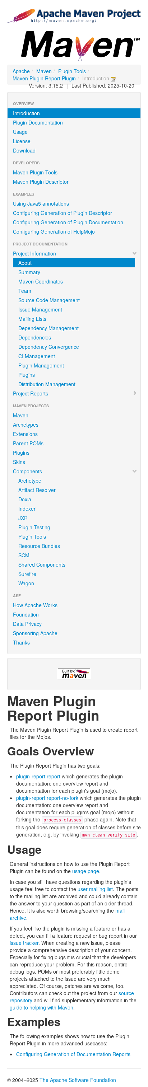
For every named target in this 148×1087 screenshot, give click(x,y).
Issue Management (40, 309)
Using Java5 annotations (41, 203)
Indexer (27, 508)
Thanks (21, 642)
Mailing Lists (32, 318)
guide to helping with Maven (41, 1007)
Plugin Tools (72, 71)
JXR (23, 517)
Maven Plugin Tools (35, 172)
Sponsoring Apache (35, 633)
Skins (19, 461)
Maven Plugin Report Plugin (44, 78)
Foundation (26, 614)
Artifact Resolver (37, 489)
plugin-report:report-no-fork (47, 797)
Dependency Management (48, 328)
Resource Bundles (39, 545)
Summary (29, 272)
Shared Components (41, 564)
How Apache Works (35, 605)
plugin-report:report (38, 776)
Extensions (25, 433)
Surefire (27, 573)
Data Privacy (27, 623)
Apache (21, 71)
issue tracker (24, 942)
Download (24, 150)
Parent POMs (28, 443)
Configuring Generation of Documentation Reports (73, 1054)
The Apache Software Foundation (78, 1079)
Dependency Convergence (48, 346)
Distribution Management (46, 384)
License (22, 141)
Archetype (29, 480)
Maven (44, 71)
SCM (23, 555)
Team (24, 290)
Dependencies (34, 337)
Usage (20, 131)
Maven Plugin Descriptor (41, 181)
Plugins (26, 374)
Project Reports (30, 393)
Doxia (24, 499)
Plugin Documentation (38, 122)
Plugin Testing (34, 527)
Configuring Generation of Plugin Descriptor (62, 212)
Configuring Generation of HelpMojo (54, 231)
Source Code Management (49, 300)
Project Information (34, 253)
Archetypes (25, 424)
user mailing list (95, 888)
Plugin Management (41, 365)
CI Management (36, 356)
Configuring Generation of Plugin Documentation (68, 222)
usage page (85, 871)
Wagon (26, 583)
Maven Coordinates (40, 281)
